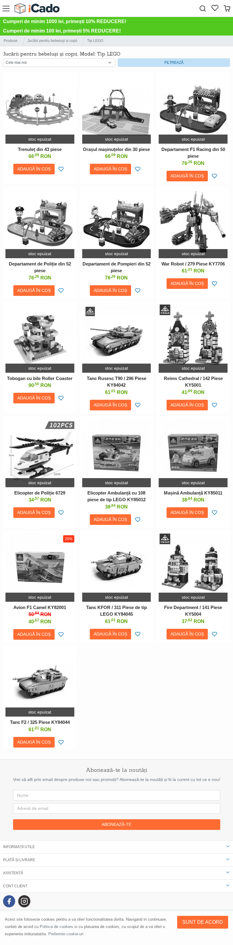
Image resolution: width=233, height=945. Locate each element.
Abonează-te (116, 824)
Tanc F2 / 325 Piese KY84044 (40, 722)
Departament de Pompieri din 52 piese (116, 267)
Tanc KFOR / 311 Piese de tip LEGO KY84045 (116, 611)
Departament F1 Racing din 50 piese (193, 153)
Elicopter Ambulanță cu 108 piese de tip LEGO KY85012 (116, 496)
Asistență (13, 873)
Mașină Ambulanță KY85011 (193, 492)
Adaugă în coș (34, 168)
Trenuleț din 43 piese (40, 149)
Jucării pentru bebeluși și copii (52, 41)
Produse (11, 41)
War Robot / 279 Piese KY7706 (193, 263)
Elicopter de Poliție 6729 (39, 492)
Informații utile (19, 847)
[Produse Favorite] (215, 8)
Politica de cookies (56, 926)
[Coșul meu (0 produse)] (227, 8)
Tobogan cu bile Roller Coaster (40, 378)
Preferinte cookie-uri (65, 934)
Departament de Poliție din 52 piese (40, 267)
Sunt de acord (202, 922)
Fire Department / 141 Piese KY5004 (193, 611)
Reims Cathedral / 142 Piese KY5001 (193, 382)
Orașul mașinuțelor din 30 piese (116, 149)
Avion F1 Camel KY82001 (39, 607)
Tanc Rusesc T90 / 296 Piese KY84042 (116, 382)
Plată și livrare (19, 860)
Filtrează (174, 62)
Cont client (15, 886)
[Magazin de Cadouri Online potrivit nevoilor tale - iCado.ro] (37, 8)
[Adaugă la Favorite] (61, 169)
